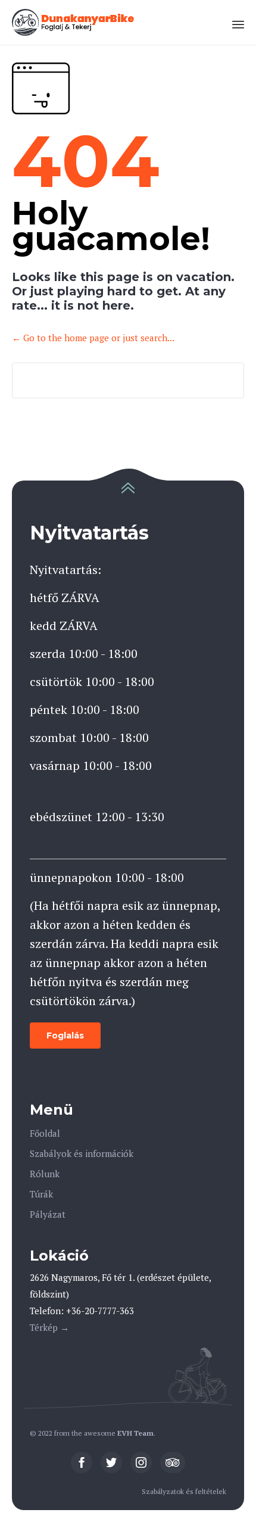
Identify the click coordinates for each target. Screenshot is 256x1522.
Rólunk (45, 1174)
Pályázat (47, 1214)
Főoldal (45, 1133)
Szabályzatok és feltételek (184, 1491)
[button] (65, 1035)
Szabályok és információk (81, 1153)
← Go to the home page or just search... (93, 338)
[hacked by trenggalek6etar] (74, 22)
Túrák (41, 1194)
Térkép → (49, 1327)
